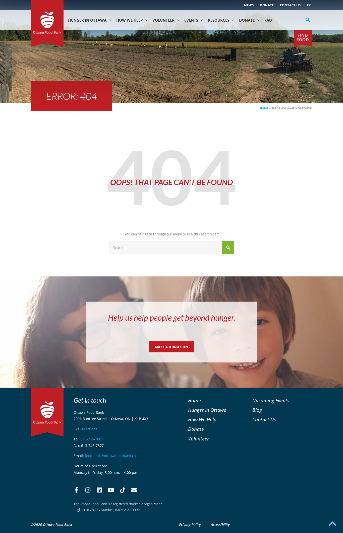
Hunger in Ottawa (87, 20)
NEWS (249, 5)
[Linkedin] (99, 490)
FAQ (268, 20)
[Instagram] (88, 490)
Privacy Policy (190, 524)
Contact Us (290, 5)
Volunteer (163, 20)
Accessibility (220, 524)
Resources (218, 20)
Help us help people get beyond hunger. (171, 317)
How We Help (129, 20)
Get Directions (85, 429)
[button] (308, 20)
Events (191, 20)
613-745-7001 (92, 439)
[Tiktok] (122, 490)
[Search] (228, 247)
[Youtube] (111, 490)
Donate (267, 5)
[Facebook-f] (76, 490)
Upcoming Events (270, 400)
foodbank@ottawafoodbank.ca (110, 455)
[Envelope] (134, 490)
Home (264, 108)
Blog (257, 409)
